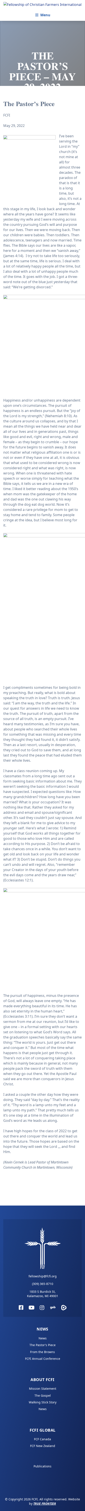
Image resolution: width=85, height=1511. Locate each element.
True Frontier (44, 1503)
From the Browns (42, 1352)
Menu (45, 15)
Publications (42, 1466)
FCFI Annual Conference (42, 1359)
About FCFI (42, 1379)
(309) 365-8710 (42, 1284)
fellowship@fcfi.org (43, 1276)
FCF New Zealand (42, 1446)
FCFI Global (43, 1430)
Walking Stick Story (42, 1402)
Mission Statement (42, 1388)
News (42, 1329)
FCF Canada (42, 1439)
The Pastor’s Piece (42, 1345)
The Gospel (42, 1395)
